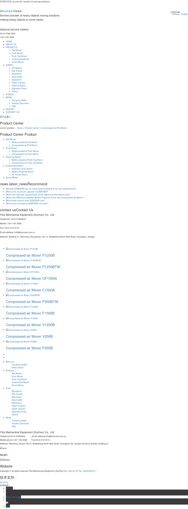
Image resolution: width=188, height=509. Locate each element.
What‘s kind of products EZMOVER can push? (27, 203)
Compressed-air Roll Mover (54, 127)
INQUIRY (10, 109)
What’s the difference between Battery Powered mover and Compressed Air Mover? (45, 197)
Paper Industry (18, 82)
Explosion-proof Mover (22, 168)
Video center (18, 367)
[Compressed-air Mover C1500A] (22, 283)
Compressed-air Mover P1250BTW (33, 266)
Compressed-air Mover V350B (29, 336)
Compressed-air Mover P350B (29, 347)
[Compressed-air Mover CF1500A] (22, 271)
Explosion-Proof (19, 88)
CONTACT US (12, 112)
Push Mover (17, 53)
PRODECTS (11, 47)
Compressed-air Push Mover (25, 153)
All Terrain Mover (20, 174)
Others (15, 91)
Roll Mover (17, 50)
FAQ (14, 106)
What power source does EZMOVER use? (25, 200)
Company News (19, 100)
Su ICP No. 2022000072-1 (84, 470)
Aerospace (17, 67)
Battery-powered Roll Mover (25, 142)
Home (20, 127)
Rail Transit (17, 70)
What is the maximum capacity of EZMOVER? (27, 191)
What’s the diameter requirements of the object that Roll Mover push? (38, 194)
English (184, 14)
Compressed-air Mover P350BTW (32, 301)
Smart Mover (18, 61)
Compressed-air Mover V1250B (30, 324)
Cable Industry (18, 85)
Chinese (175, 14)
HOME (9, 41)
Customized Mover (20, 59)
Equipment (17, 79)
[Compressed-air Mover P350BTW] (23, 294)
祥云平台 (4, 482)
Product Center (32, 127)
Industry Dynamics (20, 103)
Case (8, 388)
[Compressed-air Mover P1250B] (22, 248)
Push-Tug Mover (19, 56)
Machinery (16, 73)
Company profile (19, 364)
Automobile (17, 76)
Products (10, 370)
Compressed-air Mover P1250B (30, 255)
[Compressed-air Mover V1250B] (22, 318)
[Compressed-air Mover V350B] (21, 329)
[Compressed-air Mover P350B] (21, 341)
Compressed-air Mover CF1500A (31, 278)
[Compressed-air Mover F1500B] (22, 306)
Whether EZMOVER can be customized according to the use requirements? (41, 188)
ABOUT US (11, 44)
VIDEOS (10, 94)
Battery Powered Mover (23, 171)
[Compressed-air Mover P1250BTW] (23, 260)
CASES (9, 64)
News (8, 417)
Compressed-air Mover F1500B (30, 312)
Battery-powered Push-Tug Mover (27, 159)
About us (10, 361)
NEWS (9, 97)
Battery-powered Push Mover (25, 151)
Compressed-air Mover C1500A (30, 289)
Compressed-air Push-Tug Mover (27, 162)
